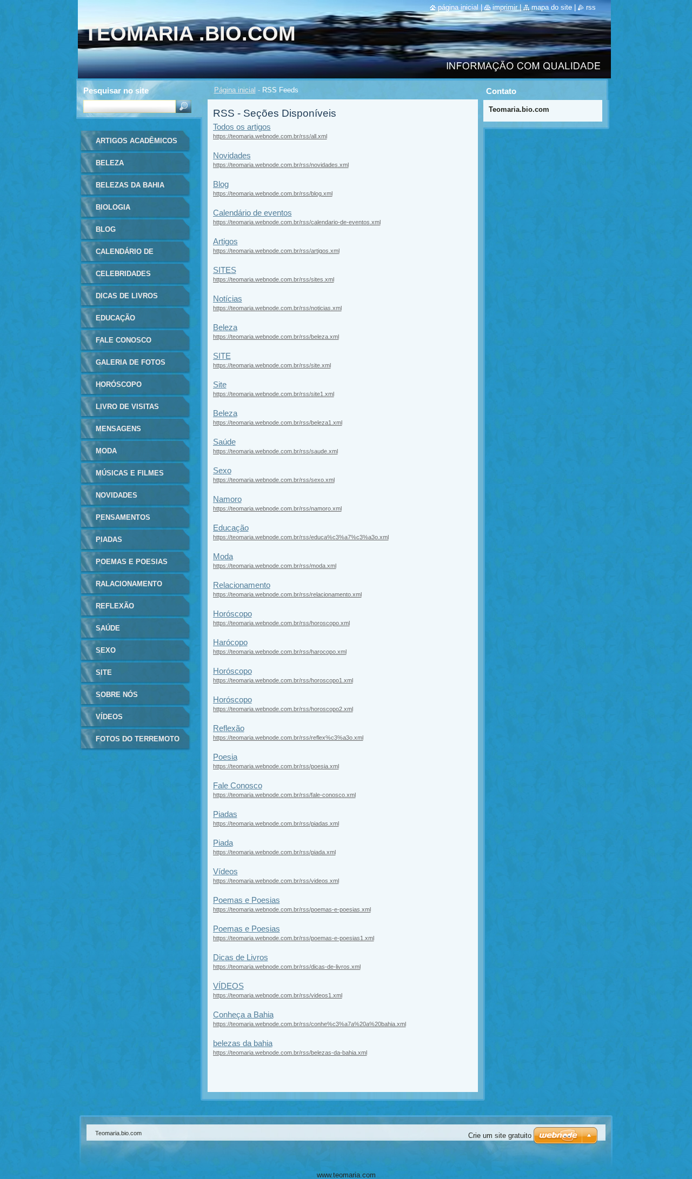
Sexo (222, 470)
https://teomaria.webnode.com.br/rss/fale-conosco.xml (284, 795)
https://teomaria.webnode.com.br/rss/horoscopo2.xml (283, 709)
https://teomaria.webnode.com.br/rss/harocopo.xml (280, 651)
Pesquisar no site (116, 90)
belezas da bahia (242, 1043)
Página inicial (235, 90)
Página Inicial (458, 7)
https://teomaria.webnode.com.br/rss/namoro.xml (277, 508)
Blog (221, 184)
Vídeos (225, 871)
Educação (231, 527)
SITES (224, 269)
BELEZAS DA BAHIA (130, 185)
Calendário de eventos (252, 212)
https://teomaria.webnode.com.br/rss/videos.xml (276, 880)
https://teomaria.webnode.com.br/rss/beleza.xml (276, 336)
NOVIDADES (116, 495)
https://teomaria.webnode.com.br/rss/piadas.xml (276, 823)
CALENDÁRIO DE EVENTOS (125, 255)
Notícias (227, 298)
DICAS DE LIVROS (127, 296)
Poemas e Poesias (246, 900)
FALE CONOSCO (123, 340)
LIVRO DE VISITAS (127, 407)
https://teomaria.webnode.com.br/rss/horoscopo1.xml (283, 680)
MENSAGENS (118, 429)
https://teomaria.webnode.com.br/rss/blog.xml (272, 193)
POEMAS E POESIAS (132, 562)
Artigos (225, 241)
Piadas (225, 814)
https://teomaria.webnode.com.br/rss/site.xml (272, 365)
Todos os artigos (242, 126)
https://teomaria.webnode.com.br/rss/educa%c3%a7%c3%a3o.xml (301, 537)
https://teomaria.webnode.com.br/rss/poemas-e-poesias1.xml (293, 938)
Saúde (224, 441)
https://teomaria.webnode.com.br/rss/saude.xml (275, 451)
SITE (222, 355)
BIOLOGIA (113, 207)
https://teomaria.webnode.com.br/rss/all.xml (270, 136)
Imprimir (505, 7)
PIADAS (109, 539)
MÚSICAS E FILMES (130, 473)
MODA (106, 451)
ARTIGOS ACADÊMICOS (136, 141)
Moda (223, 556)
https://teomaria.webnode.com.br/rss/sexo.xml (274, 480)
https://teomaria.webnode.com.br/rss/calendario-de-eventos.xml (297, 222)
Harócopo (230, 642)
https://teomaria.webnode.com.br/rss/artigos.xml (276, 250)
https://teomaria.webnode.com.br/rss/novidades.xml (281, 165)
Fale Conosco (237, 785)
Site (220, 384)
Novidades (232, 155)
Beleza (225, 327)
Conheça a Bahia (243, 1014)
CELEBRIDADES (123, 274)
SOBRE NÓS (117, 695)
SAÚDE (108, 628)
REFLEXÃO (115, 606)
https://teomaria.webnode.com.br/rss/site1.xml (273, 394)
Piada (223, 842)
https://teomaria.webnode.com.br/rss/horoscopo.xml (281, 623)
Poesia (225, 756)
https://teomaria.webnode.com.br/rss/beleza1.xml (277, 422)
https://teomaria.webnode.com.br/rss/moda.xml (274, 565)
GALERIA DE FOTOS (130, 362)
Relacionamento (241, 584)
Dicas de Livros (240, 957)
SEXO (106, 650)
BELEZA (110, 163)
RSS (591, 7)
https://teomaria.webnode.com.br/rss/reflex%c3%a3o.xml (288, 737)
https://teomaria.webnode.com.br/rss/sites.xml (273, 279)
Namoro (227, 499)
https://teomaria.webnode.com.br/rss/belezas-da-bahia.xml (290, 1052)
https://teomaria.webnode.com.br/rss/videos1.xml (277, 995)
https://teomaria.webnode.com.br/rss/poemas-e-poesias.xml (292, 909)
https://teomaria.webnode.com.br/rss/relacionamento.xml (287, 594)
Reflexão (228, 728)
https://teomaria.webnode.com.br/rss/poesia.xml (276, 766)
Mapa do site (551, 7)
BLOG (106, 229)
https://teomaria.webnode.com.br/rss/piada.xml (274, 852)
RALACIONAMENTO (129, 584)
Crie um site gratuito (499, 1135)
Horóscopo (232, 613)
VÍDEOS (228, 985)
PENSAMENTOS (123, 517)
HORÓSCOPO (119, 384)
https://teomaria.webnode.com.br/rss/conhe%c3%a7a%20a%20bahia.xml (309, 1024)
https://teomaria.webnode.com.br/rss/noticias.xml (277, 308)
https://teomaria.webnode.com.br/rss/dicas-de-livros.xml (287, 966)
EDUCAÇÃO (115, 318)
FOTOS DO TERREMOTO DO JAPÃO (137, 743)
